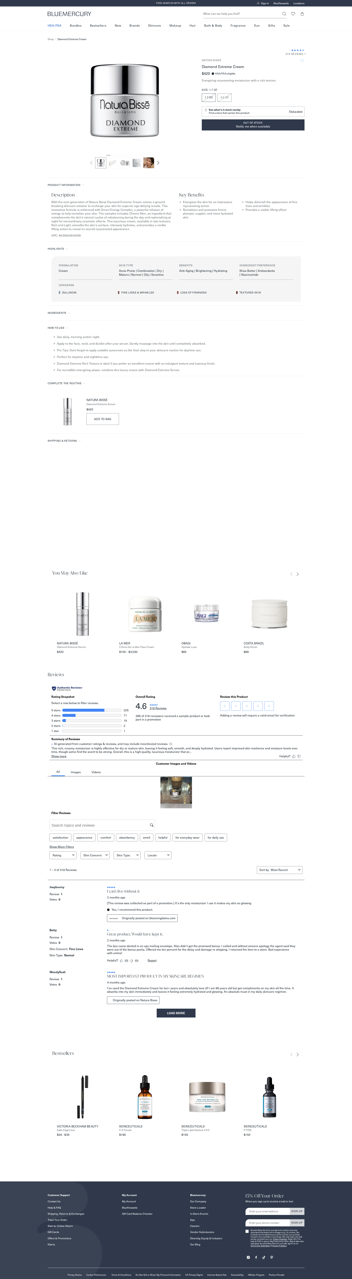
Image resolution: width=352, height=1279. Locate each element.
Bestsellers (98, 25)
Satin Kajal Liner (66, 1130)
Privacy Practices (280, 1239)
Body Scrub (250, 647)
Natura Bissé (211, 60)
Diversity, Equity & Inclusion (206, 1238)
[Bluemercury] (69, 14)
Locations (299, 3)
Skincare (154, 25)
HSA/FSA (55, 25)
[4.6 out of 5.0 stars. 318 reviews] (298, 50)
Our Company (198, 1201)
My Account (129, 1201)
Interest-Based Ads (217, 1274)
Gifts (271, 25)
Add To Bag (103, 419)
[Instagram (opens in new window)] (248, 1256)
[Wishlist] (293, 13)
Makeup (175, 25)
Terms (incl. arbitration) (260, 1246)
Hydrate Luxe (189, 647)
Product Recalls (276, 1274)
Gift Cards (53, 1232)
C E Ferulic (125, 1130)
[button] (302, 13)
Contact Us (54, 1201)
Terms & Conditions (121, 1274)
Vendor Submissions (202, 1232)
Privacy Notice (75, 1274)
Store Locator (198, 1207)
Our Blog (195, 1244)
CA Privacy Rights (194, 1274)
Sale (286, 25)
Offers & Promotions (60, 1238)
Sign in (265, 3)
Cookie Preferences (96, 1274)
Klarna (51, 1244)
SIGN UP (297, 1211)
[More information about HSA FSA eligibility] (212, 73)
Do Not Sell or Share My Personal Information (158, 1274)
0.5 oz (225, 97)
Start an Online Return (60, 1226)
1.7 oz (209, 97)
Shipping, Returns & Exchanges (66, 1213)
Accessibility (237, 1274)
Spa (192, 1220)
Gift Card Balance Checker (137, 1213)
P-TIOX (247, 1130)
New (118, 25)
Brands (135, 25)
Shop (51, 39)
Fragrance (238, 25)
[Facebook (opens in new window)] (256, 1256)
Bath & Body (213, 25)
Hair (193, 25)
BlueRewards (281, 3)
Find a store (295, 111)
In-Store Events (199, 1213)
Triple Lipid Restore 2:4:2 (195, 1130)
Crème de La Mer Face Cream (136, 647)
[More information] (304, 54)
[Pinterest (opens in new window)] (272, 1256)
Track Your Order (57, 1220)
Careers (195, 1226)
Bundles (76, 25)
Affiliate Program (256, 1274)
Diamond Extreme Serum (100, 404)
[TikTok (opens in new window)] (264, 1256)
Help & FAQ (54, 1207)
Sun (257, 25)
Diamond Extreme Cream (71, 39)
